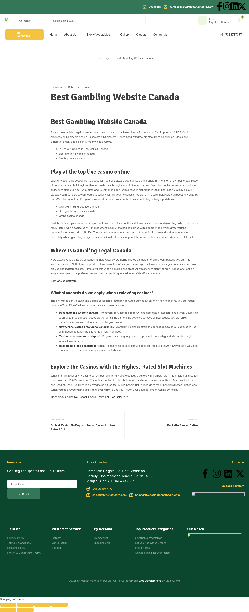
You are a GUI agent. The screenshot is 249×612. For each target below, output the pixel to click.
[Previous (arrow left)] (8, 610)
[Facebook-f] (219, 6)
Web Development (150, 580)
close (20, 599)
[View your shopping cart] (239, 20)
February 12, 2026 (79, 87)
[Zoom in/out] (8, 605)
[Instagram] (227, 6)
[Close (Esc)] (59, 605)
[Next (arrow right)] (25, 610)
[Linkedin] (234, 6)
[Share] (42, 605)
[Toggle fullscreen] (25, 605)
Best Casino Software (64, 281)
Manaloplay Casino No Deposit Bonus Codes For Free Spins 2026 (90, 397)
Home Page (103, 58)
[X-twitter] (242, 6)
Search (141, 20)
